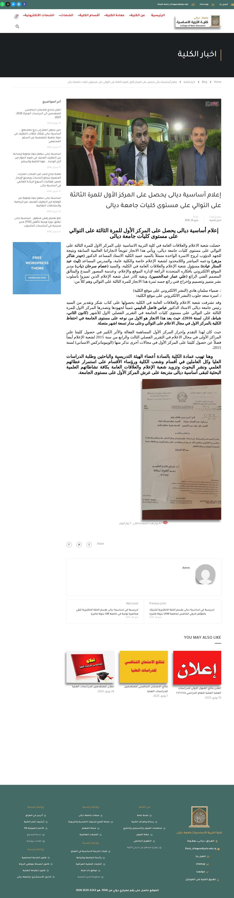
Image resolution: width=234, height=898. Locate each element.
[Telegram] (18, 4)
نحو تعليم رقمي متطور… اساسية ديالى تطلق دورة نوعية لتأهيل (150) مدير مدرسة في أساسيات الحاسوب (37, 222)
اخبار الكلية (189, 82)
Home (217, 82)
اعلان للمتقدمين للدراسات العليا (93, 686)
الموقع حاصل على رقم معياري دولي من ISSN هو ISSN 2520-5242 (117, 890)
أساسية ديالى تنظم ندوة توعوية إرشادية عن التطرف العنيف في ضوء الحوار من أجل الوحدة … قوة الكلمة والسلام (37, 158)
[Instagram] (7, 4)
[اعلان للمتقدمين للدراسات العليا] (90, 667)
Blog (204, 82)
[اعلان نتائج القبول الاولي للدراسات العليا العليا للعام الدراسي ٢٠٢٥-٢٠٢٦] (197, 668)
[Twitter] (13, 4)
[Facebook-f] (24, 4)
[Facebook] (89, 544)
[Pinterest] (69, 544)
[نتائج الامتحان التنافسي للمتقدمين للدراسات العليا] (144, 667)
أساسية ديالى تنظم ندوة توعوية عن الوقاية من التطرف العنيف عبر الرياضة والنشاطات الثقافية (37, 202)
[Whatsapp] (2, 4)
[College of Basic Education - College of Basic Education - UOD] (198, 21)
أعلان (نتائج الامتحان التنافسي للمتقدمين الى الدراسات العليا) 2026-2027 (38, 114)
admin (186, 568)
